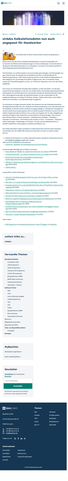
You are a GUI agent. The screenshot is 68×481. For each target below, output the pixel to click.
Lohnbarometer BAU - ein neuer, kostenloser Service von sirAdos (27, 154)
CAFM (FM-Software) (15, 273)
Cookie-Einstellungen (24, 457)
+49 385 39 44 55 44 (12, 429)
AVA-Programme (11, 224)
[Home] (17, 409)
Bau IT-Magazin (42, 224)
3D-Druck (8, 319)
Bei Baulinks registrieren (13, 352)
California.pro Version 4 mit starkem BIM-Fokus (21, 190)
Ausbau (37, 415)
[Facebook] (18, 438)
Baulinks (5, 34)
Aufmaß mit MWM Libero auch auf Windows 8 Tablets (23, 196)
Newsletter (6, 450)
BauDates (52, 418)
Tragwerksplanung (14, 299)
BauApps (8, 333)
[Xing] (25, 438)
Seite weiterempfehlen (12, 357)
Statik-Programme (14, 268)
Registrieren (7, 457)
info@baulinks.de (12, 433)
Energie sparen (54, 415)
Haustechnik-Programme (16, 271)
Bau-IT (36, 425)
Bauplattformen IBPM (15, 276)
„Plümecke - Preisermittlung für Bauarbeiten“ (20, 214)
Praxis (36, 421)
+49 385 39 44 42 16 (12, 431)
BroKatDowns (54, 421)
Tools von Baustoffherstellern (15, 328)
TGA (9, 302)
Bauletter (8, 376)
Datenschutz (21, 453)
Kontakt (5, 460)
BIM (9, 291)
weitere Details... (10, 167)
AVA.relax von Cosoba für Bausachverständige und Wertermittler (27, 182)
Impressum (21, 450)
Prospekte (11, 330)
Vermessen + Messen (15, 285)
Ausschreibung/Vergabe (16, 296)
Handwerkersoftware (27, 224)
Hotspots (52, 412)
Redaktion (13, 34)
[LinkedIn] (22, 438)
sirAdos (8, 241)
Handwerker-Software (15, 316)
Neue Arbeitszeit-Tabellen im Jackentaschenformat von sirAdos (27, 151)
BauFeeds (52, 425)
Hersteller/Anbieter (11, 259)
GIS (9, 305)
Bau (35, 412)
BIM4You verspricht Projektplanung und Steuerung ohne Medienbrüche (29, 199)
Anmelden (6, 453)
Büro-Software (13, 313)
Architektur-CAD (13, 262)
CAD (9, 293)
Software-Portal (10, 288)
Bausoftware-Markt (11, 325)
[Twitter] (15, 438)
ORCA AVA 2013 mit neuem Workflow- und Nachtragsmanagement (28, 193)
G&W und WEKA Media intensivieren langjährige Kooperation (26, 211)
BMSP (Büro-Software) (15, 279)
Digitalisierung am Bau (12, 322)
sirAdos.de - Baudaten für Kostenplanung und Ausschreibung (26, 144)
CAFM (10, 308)
